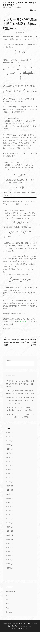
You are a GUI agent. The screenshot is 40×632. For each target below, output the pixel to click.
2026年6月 (9, 441)
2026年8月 (9, 433)
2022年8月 (9, 498)
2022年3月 (9, 519)
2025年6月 (9, 449)
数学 (9, 328)
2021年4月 (9, 564)
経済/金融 (9, 612)
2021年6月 (9, 556)
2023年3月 (9, 474)
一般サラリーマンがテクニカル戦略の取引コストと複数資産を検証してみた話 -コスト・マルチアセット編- (20, 400)
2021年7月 (9, 552)
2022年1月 (9, 527)
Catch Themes (23, 628)
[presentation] (20, 52)
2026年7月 (9, 437)
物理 (7, 608)
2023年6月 (9, 465)
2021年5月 (9, 560)
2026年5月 (9, 445)
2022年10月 (10, 490)
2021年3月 (9, 568)
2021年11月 (10, 535)
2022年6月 (9, 506)
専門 (6, 328)
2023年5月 (9, 469)
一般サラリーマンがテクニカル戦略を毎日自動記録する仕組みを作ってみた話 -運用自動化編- (20, 384)
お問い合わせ (22, 321)
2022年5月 (9, 510)
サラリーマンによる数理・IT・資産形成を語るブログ (19, 3)
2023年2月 (9, 478)
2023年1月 (9, 482)
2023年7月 (9, 461)
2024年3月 (9, 453)
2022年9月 (9, 494)
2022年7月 (9, 502)
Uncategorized (11, 591)
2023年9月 (9, 457)
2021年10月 (10, 539)
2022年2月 (9, 523)
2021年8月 (9, 547)
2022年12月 (10, 486)
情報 (7, 600)
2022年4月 (9, 515)
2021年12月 (10, 531)
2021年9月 (9, 543)
